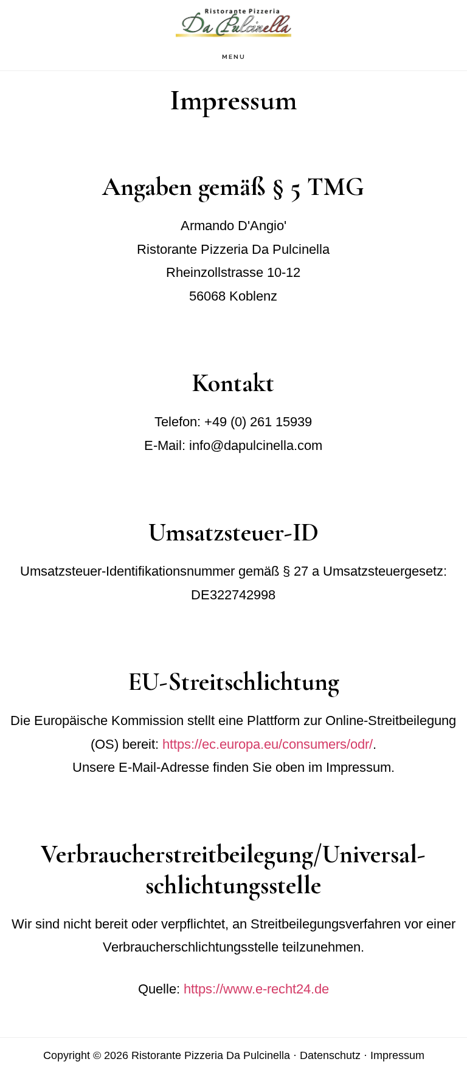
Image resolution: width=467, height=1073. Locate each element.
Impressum (397, 1055)
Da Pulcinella (233, 21)
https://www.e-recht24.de (256, 988)
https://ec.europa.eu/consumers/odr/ (267, 744)
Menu (234, 56)
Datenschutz (330, 1055)
